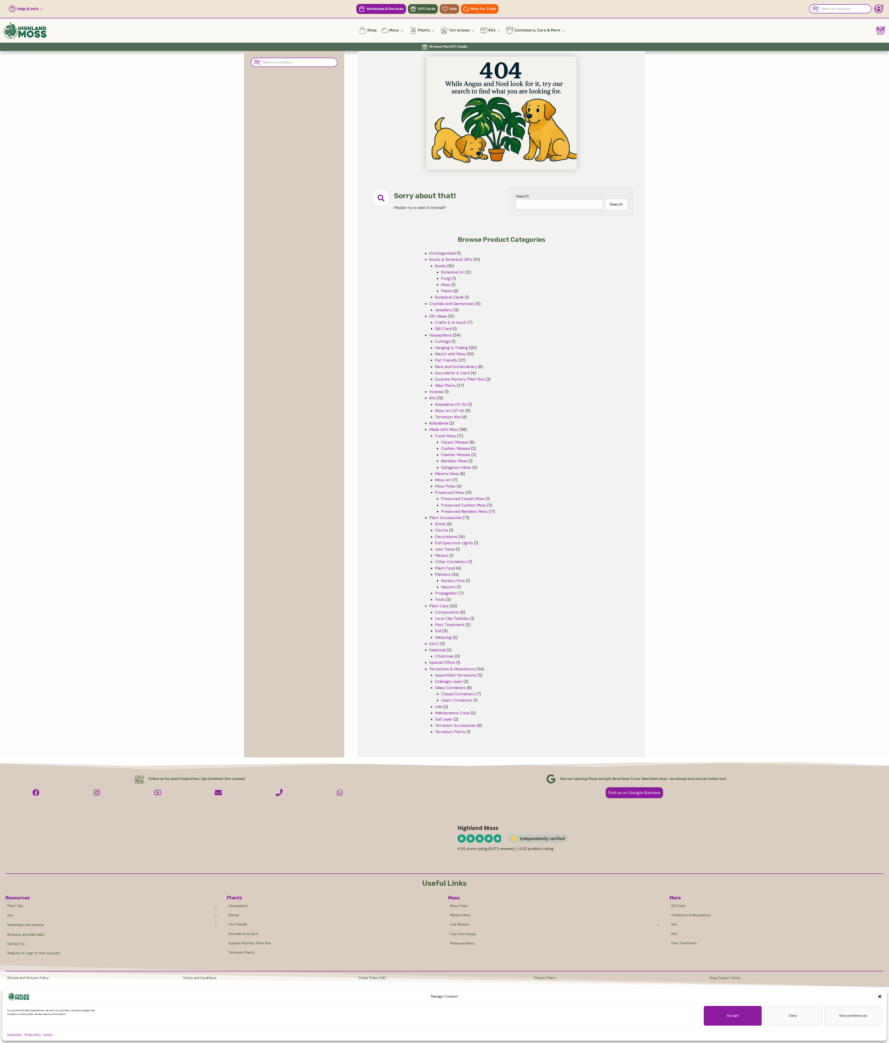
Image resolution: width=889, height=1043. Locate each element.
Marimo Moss (460, 915)
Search (522, 196)
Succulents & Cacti (243, 934)
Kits (674, 934)
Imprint (48, 1034)
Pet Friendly (238, 924)
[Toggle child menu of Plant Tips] (215, 906)
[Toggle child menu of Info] (215, 915)
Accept (733, 1015)
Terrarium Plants (241, 953)
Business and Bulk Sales (25, 935)
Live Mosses (459, 924)
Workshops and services (25, 925)
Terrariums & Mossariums (691, 915)
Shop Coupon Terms (725, 978)
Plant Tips (15, 906)
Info (10, 915)
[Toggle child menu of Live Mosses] (658, 924)
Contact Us (16, 944)
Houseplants (238, 906)
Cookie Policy (14, 1034)
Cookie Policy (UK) (372, 978)
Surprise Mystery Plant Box (250, 943)
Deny (793, 1015)
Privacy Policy (33, 1034)
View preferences (853, 1015)
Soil (673, 924)
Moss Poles (459, 906)
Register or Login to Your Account (33, 953)
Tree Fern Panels (463, 934)
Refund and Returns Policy (28, 978)
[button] (879, 996)
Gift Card (678, 906)
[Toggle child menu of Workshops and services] (215, 925)
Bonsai (234, 915)
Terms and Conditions (199, 978)
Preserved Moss (462, 943)
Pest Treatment (684, 943)
